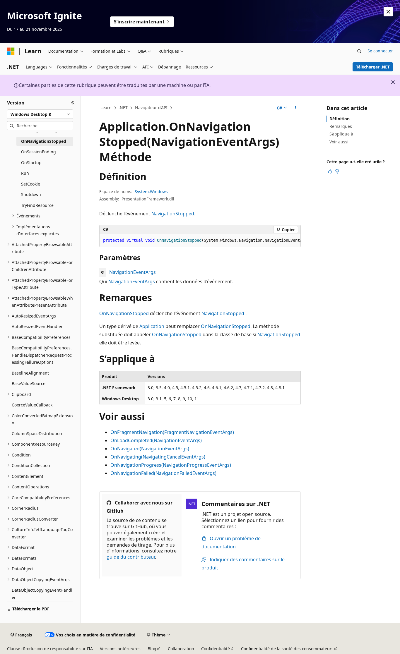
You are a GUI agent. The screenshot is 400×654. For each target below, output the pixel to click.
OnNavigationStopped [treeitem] (43, 141)
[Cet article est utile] (330, 171)
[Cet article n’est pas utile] (337, 171)
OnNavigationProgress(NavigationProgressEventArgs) (170, 465)
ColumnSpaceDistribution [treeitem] (37, 433)
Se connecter (380, 51)
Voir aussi (338, 142)
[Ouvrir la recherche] (359, 51)
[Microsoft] (11, 51)
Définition (339, 118)
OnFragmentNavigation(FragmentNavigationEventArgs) (172, 432)
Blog (152, 648)
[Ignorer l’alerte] (388, 11)
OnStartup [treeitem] (31, 162)
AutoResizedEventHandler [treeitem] (37, 326)
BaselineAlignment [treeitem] (30, 373)
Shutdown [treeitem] (31, 194)
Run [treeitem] (25, 173)
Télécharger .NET (373, 67)
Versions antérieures (120, 648)
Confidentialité (215, 648)
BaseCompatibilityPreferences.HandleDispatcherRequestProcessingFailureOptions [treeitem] (42, 355)
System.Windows (151, 191)
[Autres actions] (295, 108)
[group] (200, 240)
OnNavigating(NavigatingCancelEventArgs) (157, 457)
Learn (106, 107)
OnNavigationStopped (124, 313)
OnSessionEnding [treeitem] (38, 152)
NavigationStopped (172, 213)
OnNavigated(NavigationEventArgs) (149, 448)
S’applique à (341, 134)
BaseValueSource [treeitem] (28, 383)
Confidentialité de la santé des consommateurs (287, 648)
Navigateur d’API (151, 107)
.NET (123, 107)
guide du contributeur (131, 557)
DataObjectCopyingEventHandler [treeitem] (42, 593)
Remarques (340, 126)
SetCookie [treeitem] (30, 184)
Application (151, 326)
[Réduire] (73, 102)
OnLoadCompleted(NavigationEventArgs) (156, 440)
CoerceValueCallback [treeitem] (32, 405)
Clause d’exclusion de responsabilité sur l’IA (50, 648)
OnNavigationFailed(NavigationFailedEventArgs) (163, 473)
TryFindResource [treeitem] (37, 205)
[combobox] (40, 114)
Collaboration (181, 648)
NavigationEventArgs (132, 272)
